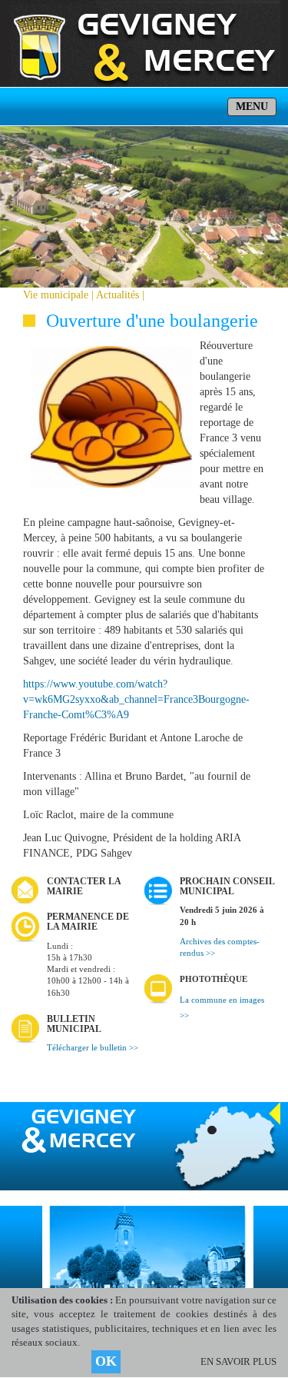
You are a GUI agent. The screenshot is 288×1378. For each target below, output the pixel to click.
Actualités (117, 295)
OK (106, 1361)
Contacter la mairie (84, 886)
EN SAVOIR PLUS (238, 1361)
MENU (252, 106)
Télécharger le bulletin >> (92, 1047)
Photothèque (213, 979)
